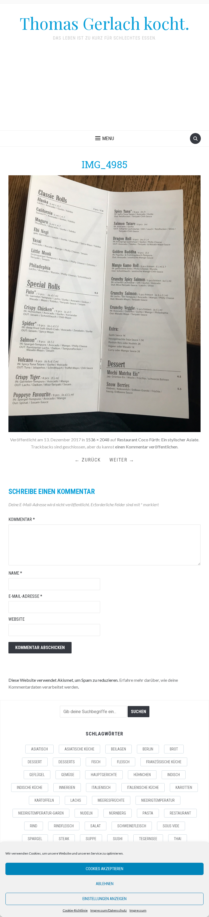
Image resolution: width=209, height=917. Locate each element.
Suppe (91, 839)
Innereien (67, 787)
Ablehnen (104, 883)
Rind (33, 826)
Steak (64, 839)
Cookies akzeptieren (104, 868)
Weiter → (121, 460)
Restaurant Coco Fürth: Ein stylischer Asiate (157, 439)
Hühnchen (142, 775)
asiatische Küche (79, 749)
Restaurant (180, 813)
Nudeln (86, 813)
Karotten (184, 787)
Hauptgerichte (104, 775)
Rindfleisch (64, 826)
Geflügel (37, 775)
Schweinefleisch (131, 826)
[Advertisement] (104, 89)
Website (16, 619)
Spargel (35, 839)
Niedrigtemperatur (158, 800)
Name (15, 573)
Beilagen (118, 749)
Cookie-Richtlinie (75, 910)
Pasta (148, 813)
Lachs (75, 800)
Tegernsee (148, 839)
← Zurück (88, 460)
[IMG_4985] (104, 303)
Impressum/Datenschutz (108, 910)
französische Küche (164, 762)
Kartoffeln (44, 800)
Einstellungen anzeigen (104, 898)
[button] (104, 138)
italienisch (101, 787)
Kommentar (21, 519)
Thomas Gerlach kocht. (104, 23)
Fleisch (123, 762)
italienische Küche (143, 787)
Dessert (35, 762)
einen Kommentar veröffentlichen (146, 446)
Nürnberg (117, 813)
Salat (95, 826)
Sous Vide (171, 826)
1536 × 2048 (97, 439)
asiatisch (39, 749)
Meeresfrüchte (111, 800)
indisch (173, 775)
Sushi (117, 839)
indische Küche (29, 787)
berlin (148, 749)
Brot (174, 749)
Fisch (95, 762)
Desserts (67, 762)
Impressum (138, 910)
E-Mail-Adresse (25, 596)
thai (177, 839)
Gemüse (67, 775)
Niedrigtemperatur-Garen (41, 813)
